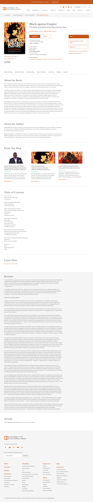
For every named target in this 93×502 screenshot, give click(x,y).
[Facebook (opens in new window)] (61, 7)
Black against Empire (42, 15)
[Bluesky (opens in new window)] (63, 7)
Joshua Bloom (34, 31)
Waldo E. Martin (47, 31)
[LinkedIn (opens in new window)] (71, 7)
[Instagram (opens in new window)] (66, 7)
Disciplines (7, 15)
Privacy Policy (50, 498)
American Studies (17, 15)
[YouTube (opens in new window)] (68, 7)
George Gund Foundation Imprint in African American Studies (45, 59)
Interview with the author (10, 263)
